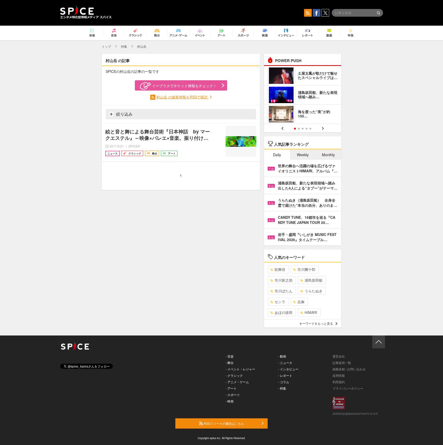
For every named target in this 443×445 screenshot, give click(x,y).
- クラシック (234, 375)
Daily (277, 154)
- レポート (285, 375)
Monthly (328, 154)
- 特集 (282, 388)
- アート (231, 388)
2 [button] (299, 129)
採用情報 (339, 375)
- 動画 (282, 356)
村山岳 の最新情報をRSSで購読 (182, 97)
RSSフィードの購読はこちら (223, 423)
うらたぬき (314, 290)
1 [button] (295, 129)
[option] (302, 95)
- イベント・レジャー (240, 369)
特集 (124, 46)
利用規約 (339, 382)
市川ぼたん (284, 290)
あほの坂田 (284, 312)
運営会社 (339, 356)
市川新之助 (284, 280)
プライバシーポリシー (348, 388)
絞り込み (124, 114)
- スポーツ (233, 394)
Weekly (303, 154)
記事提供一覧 (342, 362)
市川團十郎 (306, 269)
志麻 (301, 301)
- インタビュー (288, 369)
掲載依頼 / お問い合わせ (349, 369)
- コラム (283, 382)
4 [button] (306, 129)
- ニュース (285, 362)
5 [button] (310, 129)
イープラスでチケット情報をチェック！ (184, 85)
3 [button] (303, 129)
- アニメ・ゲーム (237, 382)
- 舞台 (230, 362)
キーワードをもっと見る (316, 323)
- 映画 (230, 401)
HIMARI (311, 312)
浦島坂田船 (314, 280)
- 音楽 (230, 356)
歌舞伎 (280, 269)
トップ (106, 46)
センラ (280, 301)
